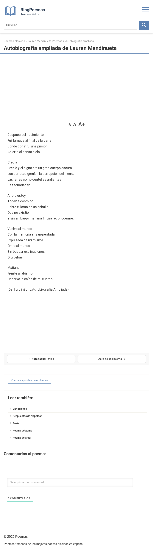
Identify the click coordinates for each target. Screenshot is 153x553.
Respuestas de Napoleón (27, 416)
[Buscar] (144, 25)
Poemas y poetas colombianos (29, 380)
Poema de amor (22, 437)
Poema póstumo (22, 430)
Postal (16, 423)
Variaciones (20, 408)
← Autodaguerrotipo (41, 358)
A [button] (69, 124)
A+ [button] (81, 124)
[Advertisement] (76, 87)
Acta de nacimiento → (111, 358)
